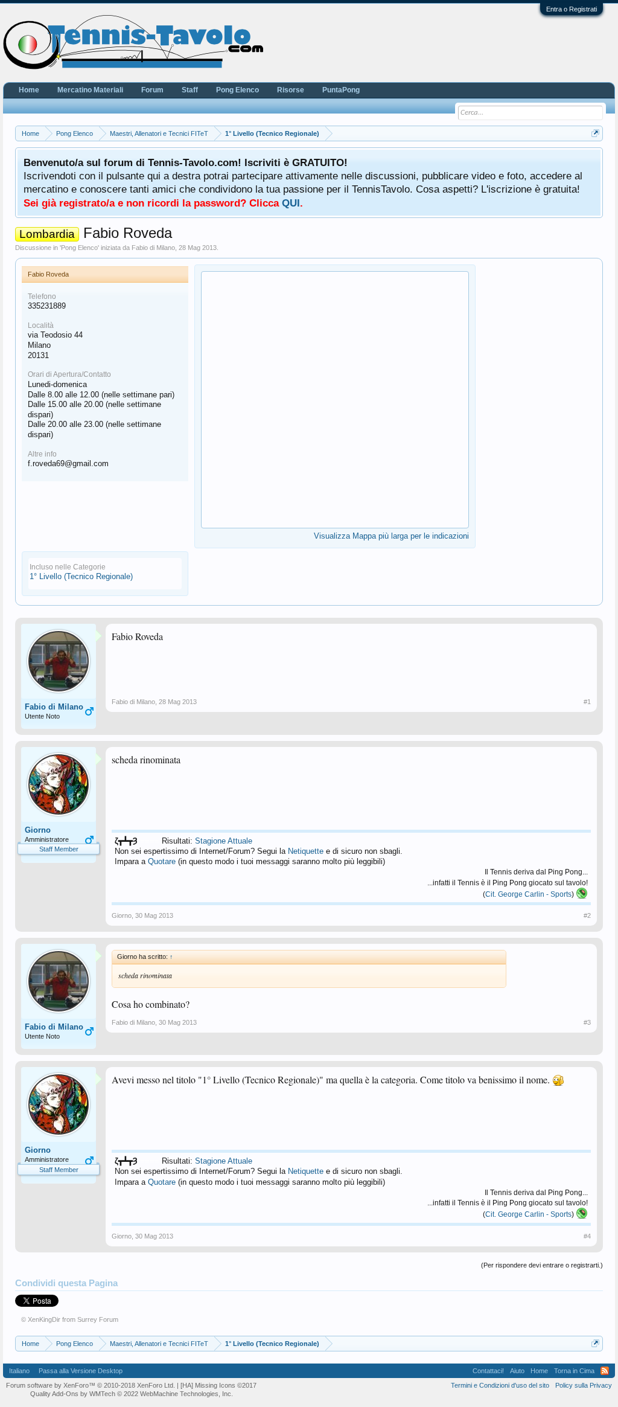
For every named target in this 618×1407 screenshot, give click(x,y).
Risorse (290, 90)
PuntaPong (341, 90)
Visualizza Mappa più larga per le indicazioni (391, 535)
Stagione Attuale (223, 840)
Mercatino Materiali (90, 90)
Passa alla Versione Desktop (81, 1370)
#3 (587, 1022)
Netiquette (305, 851)
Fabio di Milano (153, 247)
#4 (587, 1236)
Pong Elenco (79, 247)
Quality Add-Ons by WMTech (131, 1393)
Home (29, 90)
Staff (190, 90)
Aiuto (517, 1370)
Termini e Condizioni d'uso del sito (500, 1385)
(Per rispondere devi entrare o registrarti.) (542, 1265)
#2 (587, 915)
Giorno (38, 830)
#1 (587, 701)
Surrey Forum (97, 1319)
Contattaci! (488, 1370)
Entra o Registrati (571, 9)
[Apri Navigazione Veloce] (595, 133)
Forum (152, 90)
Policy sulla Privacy (583, 1385)
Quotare (162, 861)
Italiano (19, 1370)
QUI (291, 203)
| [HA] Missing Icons (216, 1385)
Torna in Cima (574, 1370)
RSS (604, 1371)
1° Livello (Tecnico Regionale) (81, 576)
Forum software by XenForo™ (90, 1385)
